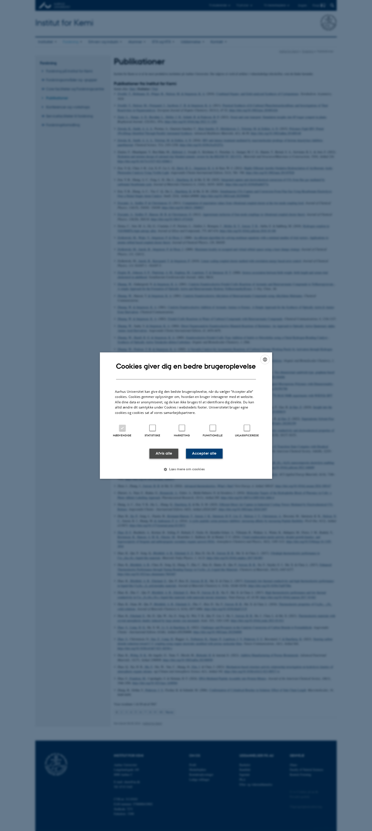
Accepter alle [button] (204, 453)
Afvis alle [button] (164, 453)
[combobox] (265, 359)
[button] (186, 469)
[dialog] (186, 415)
